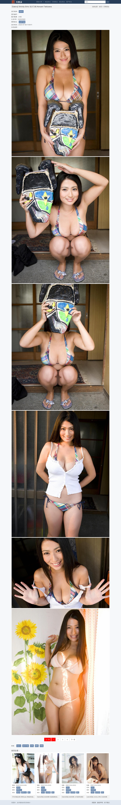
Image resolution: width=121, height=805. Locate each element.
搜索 (107, 2)
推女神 (18, 787)
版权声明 (100, 802)
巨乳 (31, 746)
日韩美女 (55, 2)
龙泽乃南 (22, 22)
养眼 (41, 746)
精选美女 (48, 2)
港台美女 (62, 2)
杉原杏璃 (44, 790)
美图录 (94, 802)
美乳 (53, 792)
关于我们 (107, 802)
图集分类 (39, 2)
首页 (100, 7)
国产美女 (69, 2)
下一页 (73, 739)
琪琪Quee (19, 790)
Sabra (21, 11)
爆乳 (36, 746)
